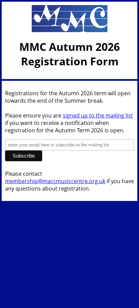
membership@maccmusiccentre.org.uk (55, 181)
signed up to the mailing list (98, 115)
